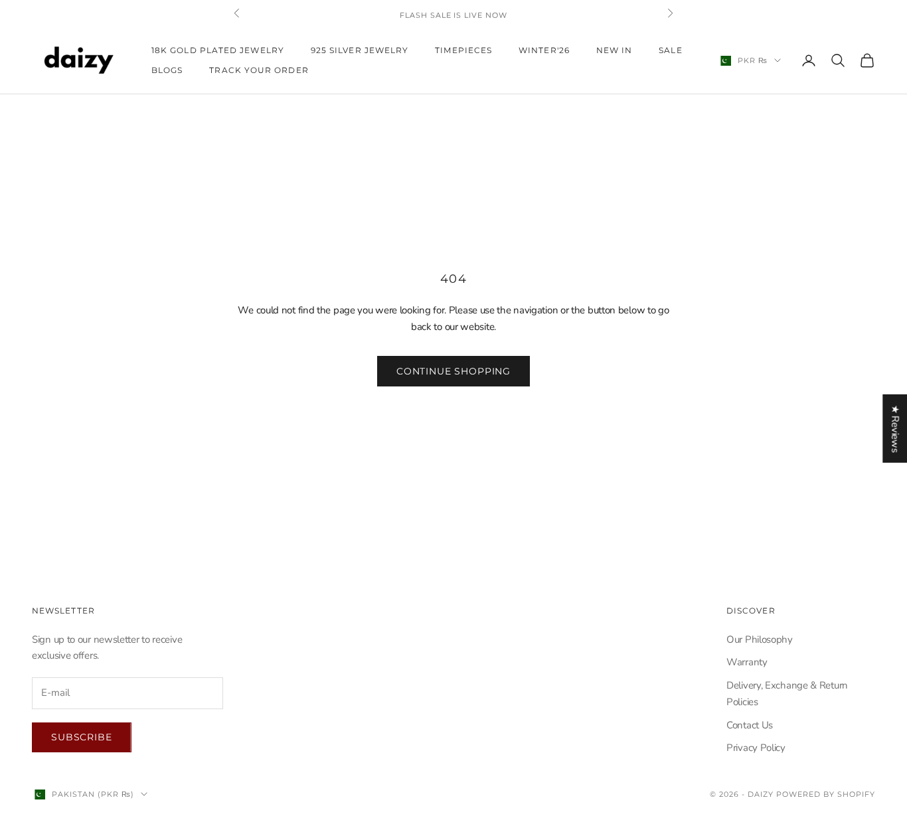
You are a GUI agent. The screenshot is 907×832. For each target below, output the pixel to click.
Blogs (167, 70)
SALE (670, 50)
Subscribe (81, 737)
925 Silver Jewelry (359, 50)
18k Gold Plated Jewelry (217, 50)
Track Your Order (258, 70)
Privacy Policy (755, 747)
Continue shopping (453, 371)
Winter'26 (544, 50)
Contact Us (749, 725)
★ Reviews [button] (895, 428)
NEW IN (614, 50)
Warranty (747, 662)
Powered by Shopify (825, 794)
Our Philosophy (759, 639)
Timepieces (463, 50)
